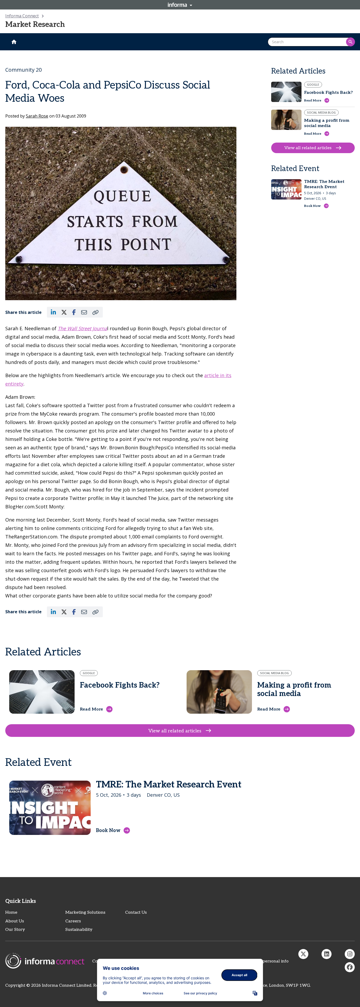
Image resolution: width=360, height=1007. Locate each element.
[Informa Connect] (327, 954)
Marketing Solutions (85, 912)
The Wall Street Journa (82, 328)
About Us (14, 921)
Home (11, 912)
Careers (73, 921)
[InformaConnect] (303, 954)
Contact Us (136, 912)
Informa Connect (22, 16)
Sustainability (79, 929)
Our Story (15, 929)
